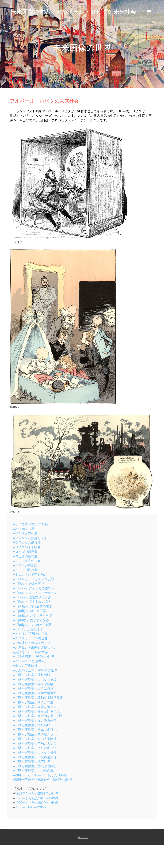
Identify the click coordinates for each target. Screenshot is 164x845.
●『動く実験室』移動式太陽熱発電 (38, 697)
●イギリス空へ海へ (27, 533)
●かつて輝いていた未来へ (31, 524)
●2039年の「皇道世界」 (30, 661)
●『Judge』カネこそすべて (32, 615)
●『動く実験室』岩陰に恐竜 (33, 688)
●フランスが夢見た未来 (30, 538)
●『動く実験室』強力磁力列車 (35, 720)
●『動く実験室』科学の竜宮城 (35, 693)
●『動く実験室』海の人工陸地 (35, 739)
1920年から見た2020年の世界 (36, 798)
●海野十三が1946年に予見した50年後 (40, 775)
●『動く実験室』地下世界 (31, 761)
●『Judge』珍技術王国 (29, 611)
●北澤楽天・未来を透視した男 (35, 647)
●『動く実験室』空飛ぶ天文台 (35, 743)
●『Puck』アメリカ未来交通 (33, 579)
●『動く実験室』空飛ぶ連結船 (35, 766)
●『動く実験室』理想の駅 (31, 675)
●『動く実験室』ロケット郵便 (35, 752)
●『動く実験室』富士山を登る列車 (38, 716)
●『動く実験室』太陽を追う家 (35, 707)
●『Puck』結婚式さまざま (32, 597)
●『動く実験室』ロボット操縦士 (36, 679)
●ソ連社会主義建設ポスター (33, 643)
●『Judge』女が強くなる (31, 620)
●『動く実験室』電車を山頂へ (35, 729)
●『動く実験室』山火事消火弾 (35, 757)
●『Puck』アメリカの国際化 (33, 588)
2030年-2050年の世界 (30, 807)
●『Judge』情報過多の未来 (32, 606)
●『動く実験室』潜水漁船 (31, 725)
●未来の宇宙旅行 (25, 665)
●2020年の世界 (24, 529)
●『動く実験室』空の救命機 (33, 770)
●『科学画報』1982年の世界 (33, 656)
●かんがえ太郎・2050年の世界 (35, 670)
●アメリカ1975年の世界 (30, 633)
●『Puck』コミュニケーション (35, 593)
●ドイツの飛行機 (25, 570)
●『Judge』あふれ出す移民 (32, 624)
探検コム (83, 837)
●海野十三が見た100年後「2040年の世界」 (44, 779)
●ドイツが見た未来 (27, 561)
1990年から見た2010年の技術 (36, 802)
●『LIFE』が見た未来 (28, 629)
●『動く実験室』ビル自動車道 (35, 748)
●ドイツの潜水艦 (25, 565)
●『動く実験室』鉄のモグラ (33, 734)
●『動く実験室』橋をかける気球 (36, 711)
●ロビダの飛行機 (25, 551)
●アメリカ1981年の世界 (30, 638)
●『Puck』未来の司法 (29, 583)
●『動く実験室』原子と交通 (33, 702)
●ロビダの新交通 (25, 556)
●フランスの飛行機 (27, 542)
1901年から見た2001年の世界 (36, 793)
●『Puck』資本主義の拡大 (32, 601)
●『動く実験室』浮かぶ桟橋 (33, 684)
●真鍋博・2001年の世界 (30, 652)
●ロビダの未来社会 (27, 547)
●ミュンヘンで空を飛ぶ (30, 574)
